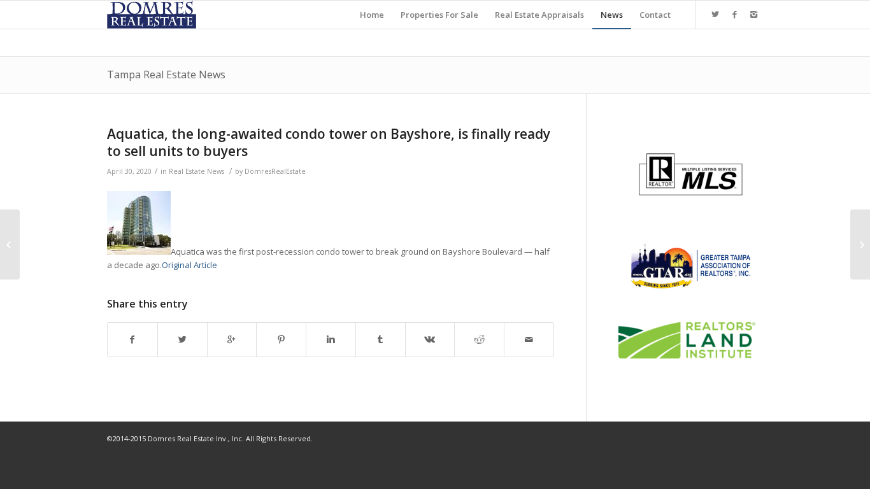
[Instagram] (753, 14)
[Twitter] (715, 14)
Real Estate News (196, 171)
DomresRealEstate (275, 171)
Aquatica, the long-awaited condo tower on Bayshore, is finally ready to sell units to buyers (328, 142)
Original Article (189, 265)
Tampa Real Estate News (166, 74)
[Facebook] (734, 14)
